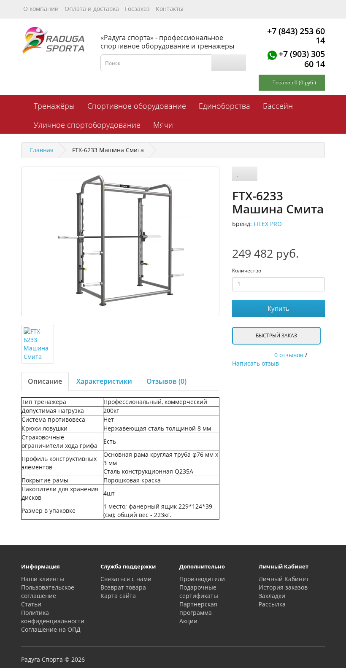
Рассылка (272, 604)
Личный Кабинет (284, 579)
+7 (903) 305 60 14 (301, 59)
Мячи (163, 125)
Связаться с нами (125, 579)
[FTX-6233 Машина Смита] (120, 241)
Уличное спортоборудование (87, 125)
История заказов (283, 587)
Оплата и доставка (92, 9)
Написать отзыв (255, 363)
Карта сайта (118, 596)
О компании (41, 9)
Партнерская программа (198, 608)
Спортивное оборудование (136, 106)
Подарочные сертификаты (198, 591)
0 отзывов (288, 355)
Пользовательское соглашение (47, 591)
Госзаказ (137, 9)
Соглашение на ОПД (51, 629)
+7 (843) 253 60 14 (296, 35)
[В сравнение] (250, 174)
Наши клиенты (42, 579)
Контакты (170, 9)
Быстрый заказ (276, 335)
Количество (246, 270)
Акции (188, 621)
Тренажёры (54, 106)
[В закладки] (238, 174)
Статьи (31, 604)
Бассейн (278, 106)
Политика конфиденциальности (52, 617)
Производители (202, 579)
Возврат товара (123, 587)
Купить (278, 308)
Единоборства (224, 106)
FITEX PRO (268, 224)
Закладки (272, 596)
